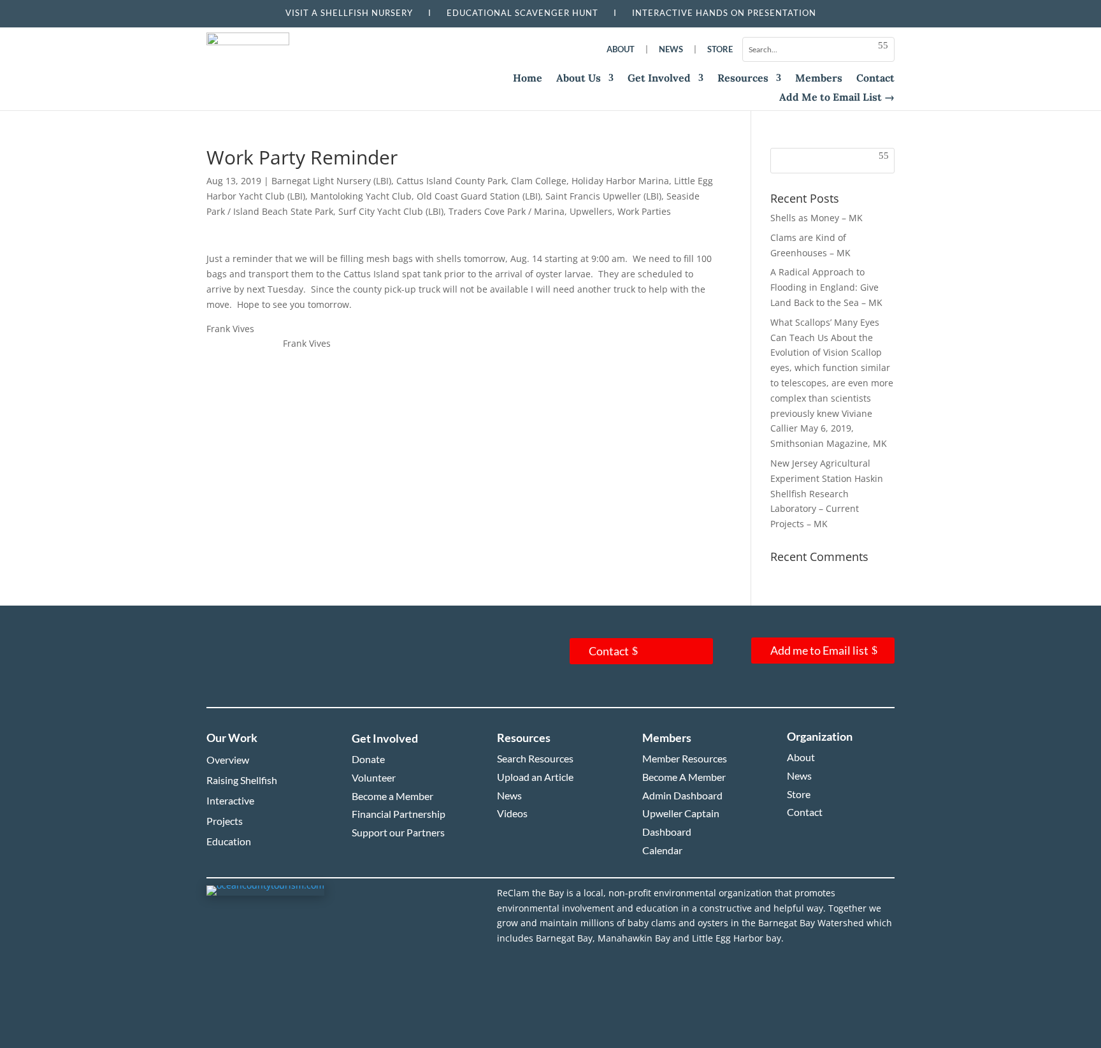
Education (228, 841)
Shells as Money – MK (816, 218)
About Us (578, 78)
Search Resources (535, 758)
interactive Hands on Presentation (724, 13)
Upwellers (591, 211)
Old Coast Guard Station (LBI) (478, 196)
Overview (227, 759)
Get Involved (659, 78)
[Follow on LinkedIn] (307, 667)
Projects (224, 821)
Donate (368, 759)
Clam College (538, 181)
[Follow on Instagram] (268, 667)
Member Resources (684, 758)
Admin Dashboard (682, 795)
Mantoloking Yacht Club (361, 196)
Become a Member (392, 796)
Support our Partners (398, 832)
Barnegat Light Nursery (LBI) (331, 181)
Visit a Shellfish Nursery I (366, 13)
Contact (875, 78)
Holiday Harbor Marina (620, 181)
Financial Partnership (398, 814)
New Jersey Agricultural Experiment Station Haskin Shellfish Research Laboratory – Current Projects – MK (826, 493)
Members (818, 78)
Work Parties (644, 211)
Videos (512, 813)
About (621, 49)
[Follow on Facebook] (230, 667)
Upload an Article (535, 777)
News (671, 49)
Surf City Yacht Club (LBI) (390, 211)
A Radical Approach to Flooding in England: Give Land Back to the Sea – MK (826, 287)
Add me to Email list (819, 650)
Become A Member (684, 777)
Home (527, 78)
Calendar (662, 850)
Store (720, 49)
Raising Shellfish (241, 780)
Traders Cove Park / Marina (507, 211)
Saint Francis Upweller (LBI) (603, 196)
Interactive (230, 800)
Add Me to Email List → (837, 97)
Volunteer (374, 777)
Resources (742, 78)
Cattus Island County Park (451, 181)
